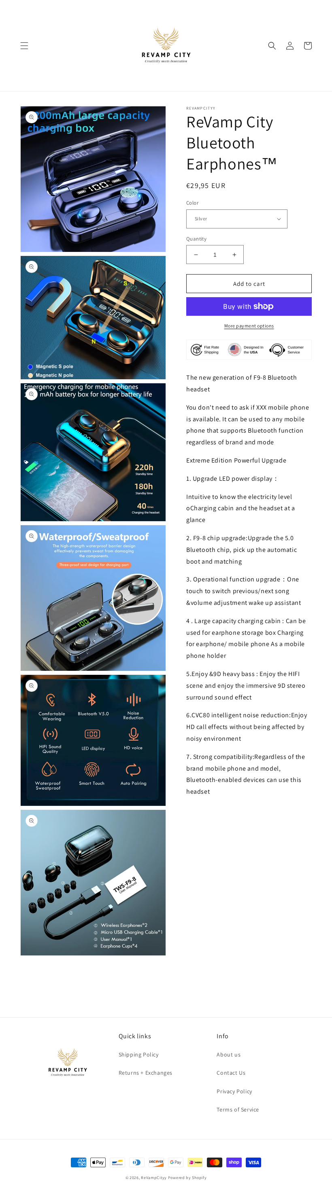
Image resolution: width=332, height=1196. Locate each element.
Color (192, 202)
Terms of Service (238, 1109)
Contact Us (231, 1072)
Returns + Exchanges (145, 1072)
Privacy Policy (234, 1091)
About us (228, 1054)
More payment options (249, 326)
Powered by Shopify (187, 1177)
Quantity (196, 238)
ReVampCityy (154, 1177)
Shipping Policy (139, 1054)
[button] (24, 46)
